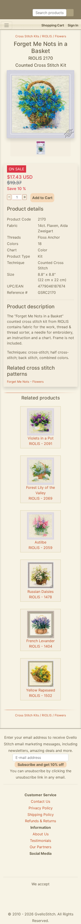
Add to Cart (42, 197)
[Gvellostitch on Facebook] (25, 870)
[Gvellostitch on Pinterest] (40, 870)
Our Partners (40, 847)
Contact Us (40, 801)
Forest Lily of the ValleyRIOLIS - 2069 (40, 493)
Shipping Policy (40, 814)
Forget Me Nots (18, 381)
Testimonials (40, 840)
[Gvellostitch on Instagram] (56, 870)
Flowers (38, 381)
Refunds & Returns (40, 821)
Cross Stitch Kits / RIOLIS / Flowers (40, 36)
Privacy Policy (41, 808)
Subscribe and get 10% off (41, 764)
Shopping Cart (52, 25)
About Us (41, 834)
